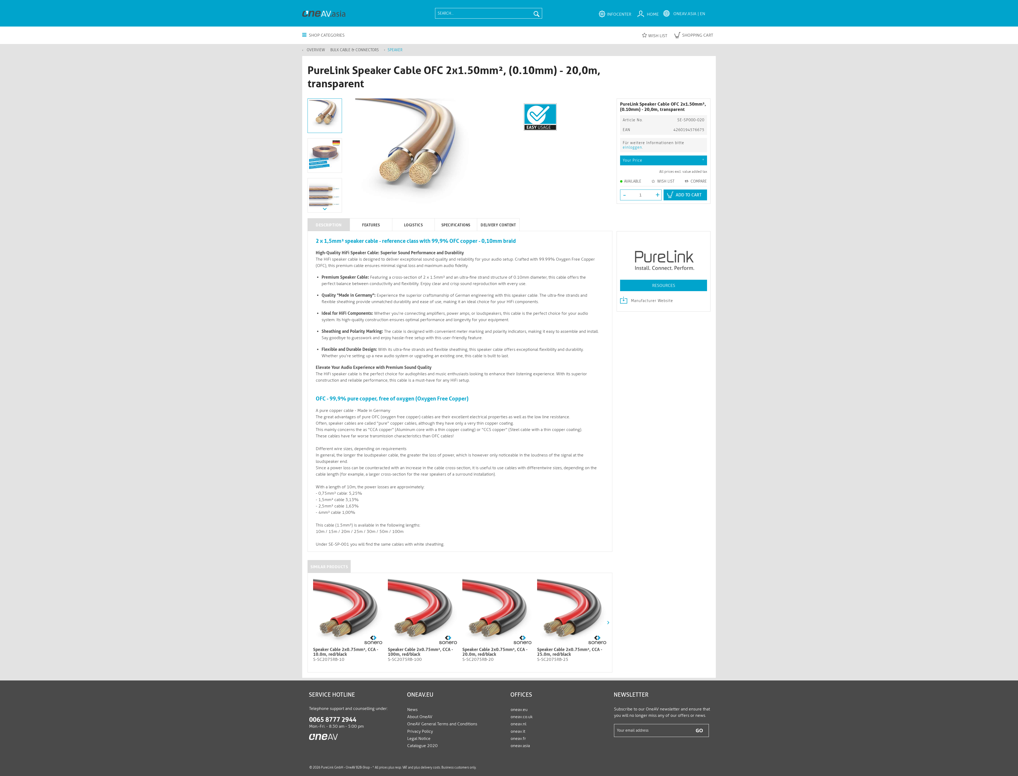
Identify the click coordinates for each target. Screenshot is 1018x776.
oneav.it (518, 731)
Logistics (413, 225)
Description (329, 225)
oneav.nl (518, 723)
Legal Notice (419, 738)
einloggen (632, 147)
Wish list (657, 35)
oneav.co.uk (522, 716)
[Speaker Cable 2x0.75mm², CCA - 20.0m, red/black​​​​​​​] (497, 611)
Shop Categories (326, 35)
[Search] (536, 13)
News (412, 709)
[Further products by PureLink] (663, 257)
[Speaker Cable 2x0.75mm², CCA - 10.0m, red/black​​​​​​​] (348, 611)
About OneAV (419, 716)
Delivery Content (498, 225)
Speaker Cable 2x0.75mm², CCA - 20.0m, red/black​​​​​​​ (495, 652)
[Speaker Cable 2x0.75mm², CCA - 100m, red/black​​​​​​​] (422, 611)
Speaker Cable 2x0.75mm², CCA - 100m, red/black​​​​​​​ (420, 652)
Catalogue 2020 (422, 745)
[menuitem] (488, 13)
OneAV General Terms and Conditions (442, 723)
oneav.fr (518, 738)
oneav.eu (519, 709)
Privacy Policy (420, 731)
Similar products (329, 566)
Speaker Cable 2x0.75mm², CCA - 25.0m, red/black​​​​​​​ (569, 652)
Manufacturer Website (651, 301)
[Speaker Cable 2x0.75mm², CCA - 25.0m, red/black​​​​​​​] (572, 611)
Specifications (456, 225)
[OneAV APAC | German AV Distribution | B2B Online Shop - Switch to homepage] (323, 13)
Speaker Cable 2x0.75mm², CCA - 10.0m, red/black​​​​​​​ (345, 652)
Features (371, 225)
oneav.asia (520, 745)
